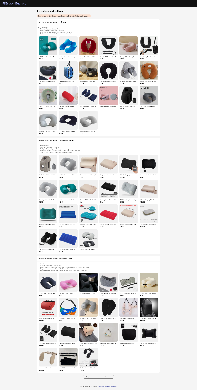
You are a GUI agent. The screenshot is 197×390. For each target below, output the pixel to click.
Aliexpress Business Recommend (107, 386)
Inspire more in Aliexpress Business (98, 377)
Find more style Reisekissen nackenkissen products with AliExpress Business (63, 16)
